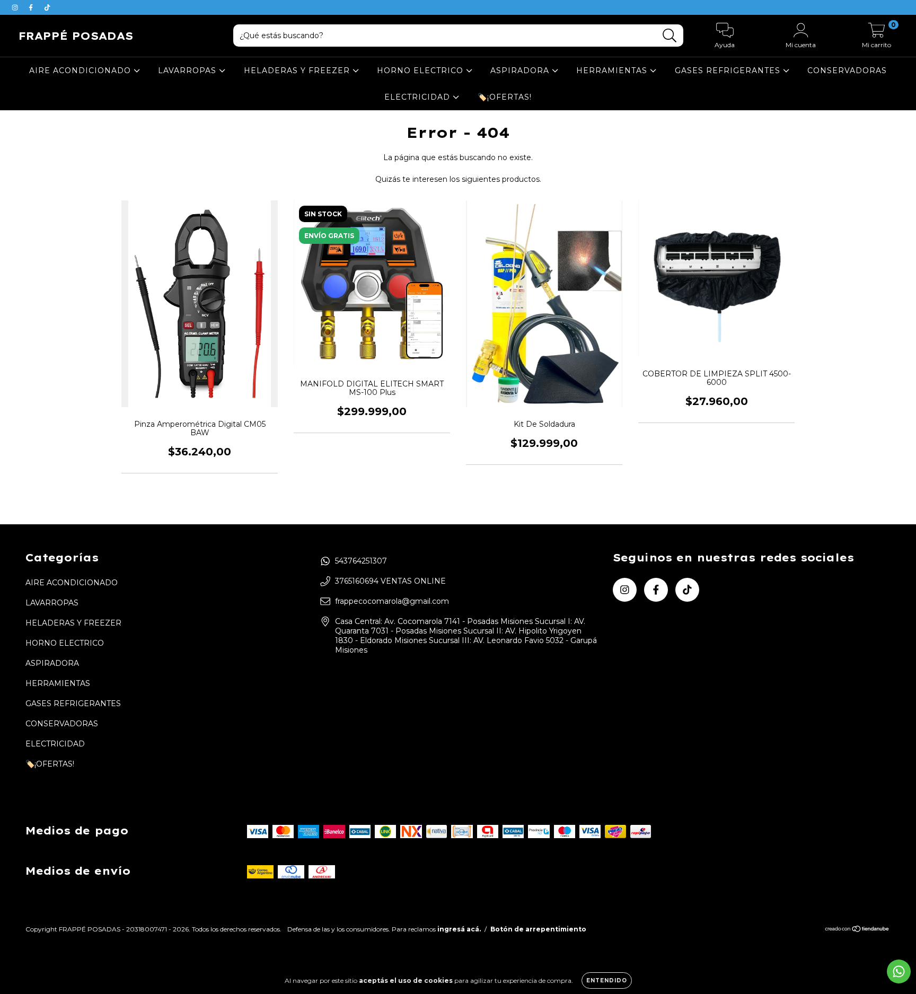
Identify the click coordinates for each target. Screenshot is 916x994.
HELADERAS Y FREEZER (298, 70)
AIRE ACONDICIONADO (81, 70)
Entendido (606, 980)
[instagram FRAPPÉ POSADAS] (16, 7)
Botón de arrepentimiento (538, 929)
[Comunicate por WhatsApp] (899, 971)
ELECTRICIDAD (418, 97)
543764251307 (361, 561)
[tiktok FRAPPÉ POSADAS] (47, 7)
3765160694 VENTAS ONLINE (390, 581)
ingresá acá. (459, 929)
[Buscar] (669, 35)
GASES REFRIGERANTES (729, 70)
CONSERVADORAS (847, 70)
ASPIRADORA (521, 70)
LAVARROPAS (188, 70)
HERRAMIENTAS (613, 70)
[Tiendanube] (857, 930)
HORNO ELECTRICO (421, 70)
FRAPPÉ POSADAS (76, 35)
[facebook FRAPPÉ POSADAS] (32, 7)
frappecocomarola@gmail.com (392, 601)
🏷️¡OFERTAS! (505, 97)
